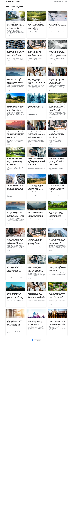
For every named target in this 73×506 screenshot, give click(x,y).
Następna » (39, 340)
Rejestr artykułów (57, 1)
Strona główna (64, 1)
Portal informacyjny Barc (13, 1)
